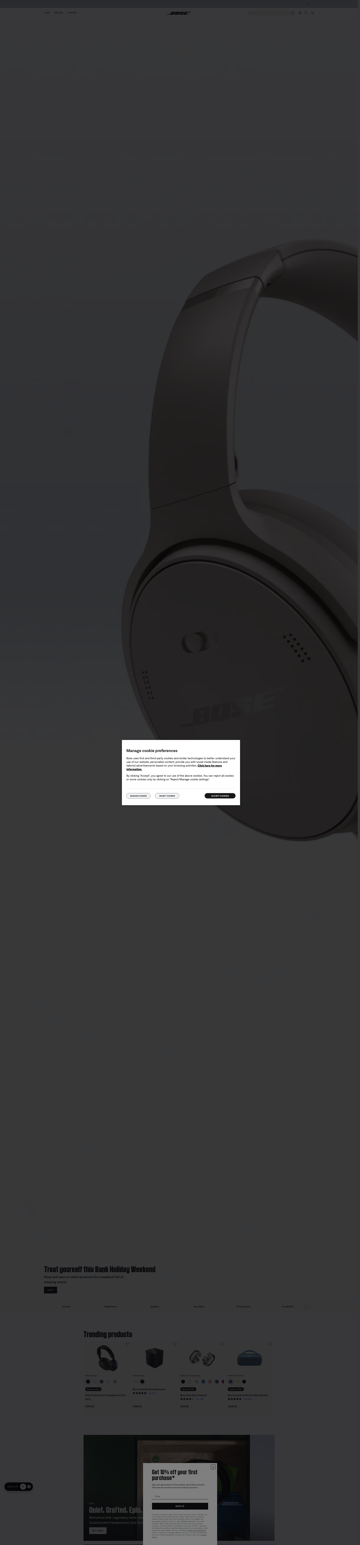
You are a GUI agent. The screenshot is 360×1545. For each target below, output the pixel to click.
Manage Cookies (138, 796)
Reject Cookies (167, 796)
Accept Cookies (220, 796)
